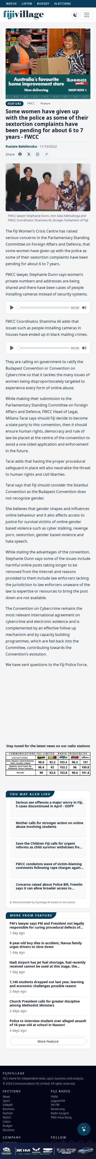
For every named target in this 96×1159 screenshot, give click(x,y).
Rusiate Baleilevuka (21, 146)
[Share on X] (28, 154)
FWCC (31, 103)
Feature (46, 103)
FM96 (54, 1096)
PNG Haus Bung (61, 1117)
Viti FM (55, 1105)
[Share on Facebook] (20, 154)
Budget (7, 1126)
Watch (7, 1117)
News (6, 1096)
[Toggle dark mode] (75, 15)
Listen (6, 1121)
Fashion (8, 1113)
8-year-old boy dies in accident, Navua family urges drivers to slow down (46, 945)
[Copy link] (46, 154)
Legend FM (58, 1101)
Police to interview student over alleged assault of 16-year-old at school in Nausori (48, 1023)
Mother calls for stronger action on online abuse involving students (49, 825)
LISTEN (27, 3)
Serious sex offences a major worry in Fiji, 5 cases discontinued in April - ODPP (49, 804)
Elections (8, 1130)
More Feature (48, 1041)
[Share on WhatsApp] (37, 154)
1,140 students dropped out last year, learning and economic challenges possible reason (47, 984)
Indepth (8, 1105)
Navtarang (58, 1109)
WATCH (11, 3)
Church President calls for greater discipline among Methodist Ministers (45, 1003)
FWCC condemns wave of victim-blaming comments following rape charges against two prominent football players (50, 868)
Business (8, 1109)
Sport (6, 1101)
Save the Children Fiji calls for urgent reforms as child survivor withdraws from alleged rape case (49, 847)
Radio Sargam (60, 1113)
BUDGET (43, 3)
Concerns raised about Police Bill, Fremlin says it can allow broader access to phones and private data (49, 888)
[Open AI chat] (83, 1129)
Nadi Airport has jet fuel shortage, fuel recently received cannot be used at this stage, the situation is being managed (48, 966)
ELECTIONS (62, 3)
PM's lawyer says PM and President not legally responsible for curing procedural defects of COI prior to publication (47, 927)
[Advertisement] (48, 707)
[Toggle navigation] (86, 15)
